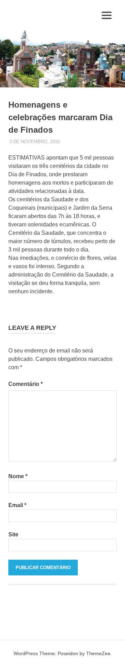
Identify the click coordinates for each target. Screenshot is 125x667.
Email (17, 505)
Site (13, 534)
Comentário (25, 384)
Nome (17, 476)
